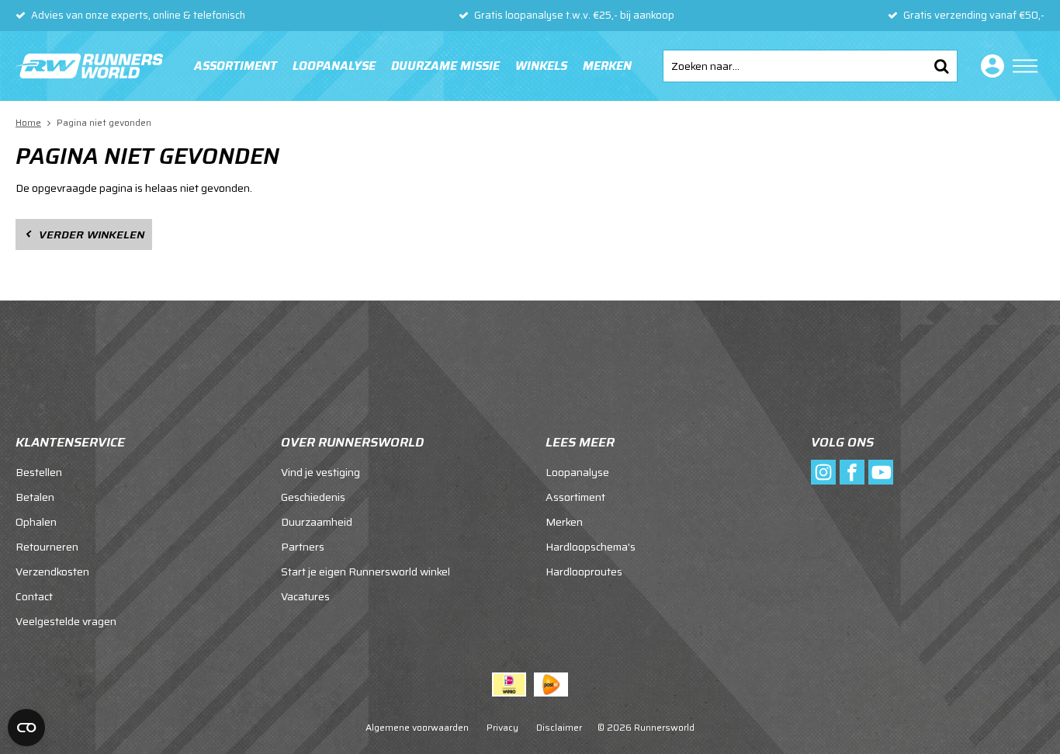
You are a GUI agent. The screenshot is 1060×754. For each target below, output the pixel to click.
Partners (302, 546)
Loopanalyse (334, 66)
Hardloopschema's (591, 546)
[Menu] (1025, 66)
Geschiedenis (313, 497)
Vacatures (305, 596)
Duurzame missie (445, 66)
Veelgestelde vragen (66, 621)
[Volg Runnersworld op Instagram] (823, 472)
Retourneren (47, 546)
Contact (34, 596)
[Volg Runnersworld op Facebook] (852, 472)
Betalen (35, 497)
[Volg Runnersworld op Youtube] (880, 472)
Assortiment (235, 66)
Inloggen (989, 66)
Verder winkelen (91, 234)
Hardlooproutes (584, 571)
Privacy (502, 727)
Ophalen (36, 521)
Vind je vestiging (320, 472)
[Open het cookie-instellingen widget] (26, 727)
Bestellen (39, 472)
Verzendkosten (52, 571)
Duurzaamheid (316, 521)
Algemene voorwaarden (417, 727)
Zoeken (941, 66)
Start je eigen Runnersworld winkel (365, 571)
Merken (607, 66)
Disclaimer (559, 727)
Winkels (541, 66)
